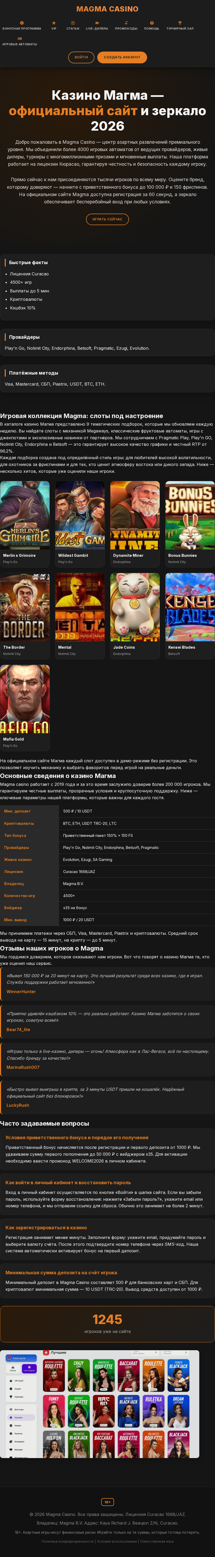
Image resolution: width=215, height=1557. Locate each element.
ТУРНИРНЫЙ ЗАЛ (180, 28)
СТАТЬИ (73, 28)
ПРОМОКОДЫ (126, 28)
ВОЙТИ (81, 57)
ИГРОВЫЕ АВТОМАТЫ (20, 44)
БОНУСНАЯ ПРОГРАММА (22, 28)
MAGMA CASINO (107, 9)
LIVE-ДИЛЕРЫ (97, 28)
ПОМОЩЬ (151, 28)
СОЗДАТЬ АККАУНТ (122, 57)
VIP (54, 28)
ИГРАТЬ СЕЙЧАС (108, 219)
